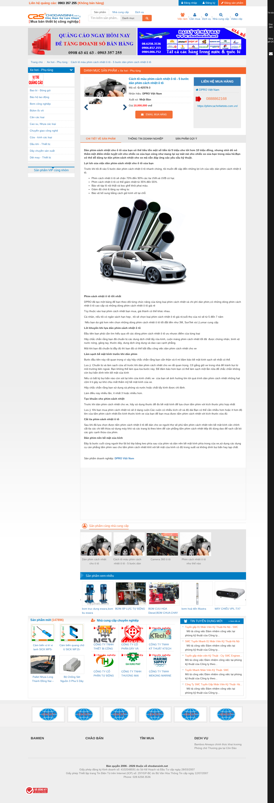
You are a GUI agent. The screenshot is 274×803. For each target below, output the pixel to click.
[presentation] (80, 599)
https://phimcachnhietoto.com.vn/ (217, 106)
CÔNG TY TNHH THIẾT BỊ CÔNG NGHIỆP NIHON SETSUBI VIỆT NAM (104, 647)
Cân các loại (37, 117)
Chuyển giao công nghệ (44, 130)
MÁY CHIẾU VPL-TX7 (227, 608)
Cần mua (194, 18)
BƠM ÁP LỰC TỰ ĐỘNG (130, 608)
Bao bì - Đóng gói (40, 90)
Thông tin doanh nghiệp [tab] (145, 138)
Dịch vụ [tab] (139, 12)
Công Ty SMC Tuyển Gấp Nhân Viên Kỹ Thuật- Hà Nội (213, 684)
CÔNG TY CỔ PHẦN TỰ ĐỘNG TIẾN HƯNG (104, 674)
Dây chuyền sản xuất (42, 150)
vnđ (150, 105)
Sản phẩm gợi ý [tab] (186, 138)
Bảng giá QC (271, 40)
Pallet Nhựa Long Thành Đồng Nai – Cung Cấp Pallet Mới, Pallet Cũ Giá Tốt (43, 679)
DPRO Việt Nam (208, 89)
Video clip (236, 18)
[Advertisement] (163, 494)
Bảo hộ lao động (39, 97)
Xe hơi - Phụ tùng (57, 62)
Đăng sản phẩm (233, 2)
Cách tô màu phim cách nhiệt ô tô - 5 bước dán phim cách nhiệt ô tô (111, 62)
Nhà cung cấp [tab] (120, 12)
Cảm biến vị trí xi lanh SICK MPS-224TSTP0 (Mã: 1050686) (43, 647)
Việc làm (182, 18)
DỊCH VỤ (201, 738)
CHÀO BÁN (94, 738)
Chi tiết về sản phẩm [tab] (101, 138)
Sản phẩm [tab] (100, 12)
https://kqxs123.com (155, 782)
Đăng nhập (190, 2)
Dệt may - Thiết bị (40, 157)
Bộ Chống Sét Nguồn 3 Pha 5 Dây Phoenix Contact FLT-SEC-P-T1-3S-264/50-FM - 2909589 (72, 679)
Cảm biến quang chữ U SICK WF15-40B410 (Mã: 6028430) (71, 647)
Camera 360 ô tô (161, 559)
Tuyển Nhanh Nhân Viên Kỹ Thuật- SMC (207, 670)
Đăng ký (210, 2)
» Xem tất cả (234, 621)
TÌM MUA (147, 738)
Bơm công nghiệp (40, 103)
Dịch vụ (206, 18)
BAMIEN (37, 738)
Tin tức (271, 13)
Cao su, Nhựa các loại (43, 123)
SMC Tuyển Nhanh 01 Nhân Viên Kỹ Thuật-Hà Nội (212, 641)
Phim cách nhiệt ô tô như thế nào (194, 561)
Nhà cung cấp (221, 18)
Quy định (271, 25)
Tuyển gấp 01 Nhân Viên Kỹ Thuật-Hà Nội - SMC (211, 627)
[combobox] (141, 18)
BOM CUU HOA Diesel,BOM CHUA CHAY (163, 610)
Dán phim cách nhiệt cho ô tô (94, 561)
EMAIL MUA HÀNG (155, 114)
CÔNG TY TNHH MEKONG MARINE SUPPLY (160, 674)
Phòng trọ (113, 782)
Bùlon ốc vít (37, 110)
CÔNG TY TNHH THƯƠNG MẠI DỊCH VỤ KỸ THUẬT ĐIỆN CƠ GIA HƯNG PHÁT (131, 674)
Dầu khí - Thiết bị (40, 144)
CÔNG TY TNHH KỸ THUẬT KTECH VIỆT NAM (160, 647)
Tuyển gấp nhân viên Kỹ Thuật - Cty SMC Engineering (213, 655)
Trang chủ (37, 62)
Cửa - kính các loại (41, 137)
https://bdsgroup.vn (132, 782)
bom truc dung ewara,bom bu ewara (97, 610)
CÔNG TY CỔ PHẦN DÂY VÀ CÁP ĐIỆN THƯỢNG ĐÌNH (130, 647)
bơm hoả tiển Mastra (194, 608)
